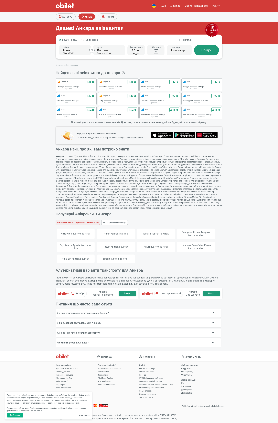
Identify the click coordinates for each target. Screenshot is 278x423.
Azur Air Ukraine (104, 381)
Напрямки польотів (64, 375)
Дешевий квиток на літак (67, 368)
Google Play (188, 372)
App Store (187, 368)
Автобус (67, 16)
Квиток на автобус (147, 368)
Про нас (142, 375)
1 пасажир (178, 50)
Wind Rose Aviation (105, 378)
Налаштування (84, 415)
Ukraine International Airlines (109, 368)
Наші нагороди (145, 391)
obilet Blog (187, 393)
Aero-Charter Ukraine (106, 384)
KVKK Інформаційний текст (151, 378)
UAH (163, 5)
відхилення (40, 403)
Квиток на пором (146, 372)
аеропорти (60, 384)
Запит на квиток (146, 397)
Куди (99, 47)
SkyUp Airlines (103, 372)
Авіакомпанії (61, 381)
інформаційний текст (70, 403)
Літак (88, 16)
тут (64, 408)
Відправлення (136, 47)
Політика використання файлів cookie (156, 384)
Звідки (66, 47)
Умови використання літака (151, 388)
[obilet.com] (72, 8)
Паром (109, 16)
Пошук (206, 50)
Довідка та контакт (147, 394)
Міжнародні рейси (64, 378)
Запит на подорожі (196, 5)
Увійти (216, 5)
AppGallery (187, 375)
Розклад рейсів (63, 372)
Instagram (187, 390)
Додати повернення (155, 47)
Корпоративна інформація (150, 381)
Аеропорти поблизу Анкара (114, 222)
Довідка (175, 5)
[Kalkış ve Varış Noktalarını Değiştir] (92, 50)
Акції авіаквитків (63, 388)
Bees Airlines (103, 375)
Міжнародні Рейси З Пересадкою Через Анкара (78, 222)
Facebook (187, 386)
